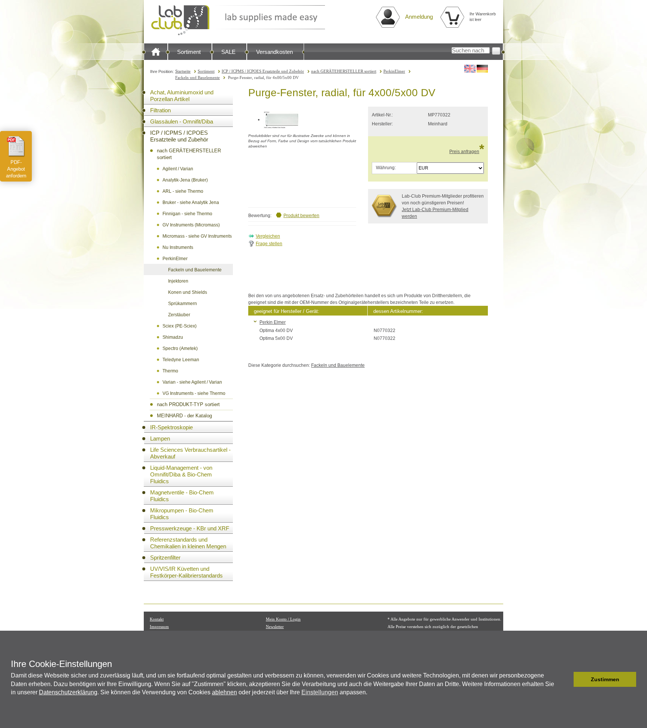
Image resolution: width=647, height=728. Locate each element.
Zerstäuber (179, 314)
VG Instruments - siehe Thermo (193, 393)
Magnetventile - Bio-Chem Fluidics (182, 495)
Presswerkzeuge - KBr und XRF (189, 528)
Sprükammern (182, 303)
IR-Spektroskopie (171, 427)
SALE (228, 52)
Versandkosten (274, 52)
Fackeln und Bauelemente (197, 77)
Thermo (170, 371)
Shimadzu (172, 337)
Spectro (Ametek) (180, 348)
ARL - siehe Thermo (182, 191)
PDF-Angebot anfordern (16, 169)
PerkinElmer (394, 71)
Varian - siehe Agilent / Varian (192, 382)
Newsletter (275, 626)
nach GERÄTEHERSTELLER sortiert (343, 71)
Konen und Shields (187, 292)
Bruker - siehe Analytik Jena (190, 202)
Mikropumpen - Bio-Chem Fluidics (181, 513)
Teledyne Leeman (180, 359)
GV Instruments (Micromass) (191, 225)
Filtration (160, 110)
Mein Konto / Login (283, 619)
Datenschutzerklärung (68, 692)
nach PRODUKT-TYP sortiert (188, 404)
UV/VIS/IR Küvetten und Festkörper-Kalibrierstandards (186, 572)
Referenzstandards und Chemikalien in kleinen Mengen (188, 542)
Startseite (183, 71)
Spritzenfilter (165, 557)
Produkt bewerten (301, 215)
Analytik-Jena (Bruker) (185, 180)
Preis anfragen (464, 151)
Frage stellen (269, 243)
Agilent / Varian (177, 168)
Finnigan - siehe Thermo (187, 213)
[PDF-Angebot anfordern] (16, 146)
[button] (566, 679)
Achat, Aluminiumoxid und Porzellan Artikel (181, 95)
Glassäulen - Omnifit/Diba (181, 121)
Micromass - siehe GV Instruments (197, 236)
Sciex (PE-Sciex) (179, 326)
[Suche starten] (496, 51)
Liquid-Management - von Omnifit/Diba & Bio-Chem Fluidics (181, 474)
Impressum (159, 626)
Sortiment (189, 52)
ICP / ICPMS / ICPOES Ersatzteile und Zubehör (263, 71)
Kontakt (157, 619)
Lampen (160, 438)
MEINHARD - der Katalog (184, 415)
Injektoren (178, 281)
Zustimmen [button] (605, 679)
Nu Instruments (177, 247)
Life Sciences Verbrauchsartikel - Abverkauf (190, 453)
